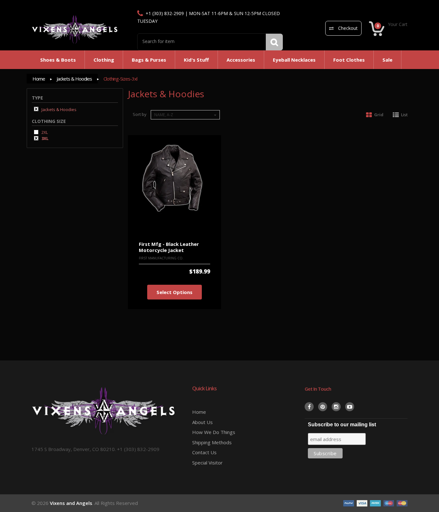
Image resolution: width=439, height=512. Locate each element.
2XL (44, 132)
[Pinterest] (322, 406)
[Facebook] (309, 406)
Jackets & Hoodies (74, 78)
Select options (175, 292)
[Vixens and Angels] (74, 29)
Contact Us (204, 452)
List (404, 114)
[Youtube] (349, 406)
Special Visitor (207, 462)
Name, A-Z (163, 114)
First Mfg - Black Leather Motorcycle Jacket (169, 247)
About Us (202, 422)
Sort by (140, 114)
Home (38, 78)
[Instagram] (336, 406)
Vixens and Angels (71, 503)
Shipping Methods (212, 442)
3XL (44, 138)
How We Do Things (213, 432)
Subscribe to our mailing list (342, 424)
